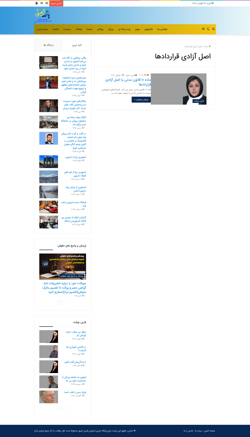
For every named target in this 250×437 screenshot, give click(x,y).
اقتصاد (56, 29)
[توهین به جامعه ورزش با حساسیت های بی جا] (48, 381)
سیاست (67, 29)
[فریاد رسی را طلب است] (48, 397)
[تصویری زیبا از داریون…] (48, 161)
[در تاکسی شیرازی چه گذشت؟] (48, 351)
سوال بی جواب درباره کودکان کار (76, 333)
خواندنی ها (162, 29)
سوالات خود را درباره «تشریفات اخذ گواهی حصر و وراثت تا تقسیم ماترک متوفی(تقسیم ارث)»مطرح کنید (64, 287)
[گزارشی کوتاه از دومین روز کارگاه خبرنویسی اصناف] (48, 222)
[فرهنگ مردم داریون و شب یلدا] (48, 207)
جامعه (89, 29)
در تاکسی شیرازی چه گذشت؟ (76, 348)
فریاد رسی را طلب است (75, 392)
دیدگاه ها (48, 45)
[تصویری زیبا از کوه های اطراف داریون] (48, 176)
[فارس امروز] (43, 15)
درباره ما (198, 431)
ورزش (110, 29)
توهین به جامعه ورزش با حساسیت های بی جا (74, 379)
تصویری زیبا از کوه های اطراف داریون (75, 174)
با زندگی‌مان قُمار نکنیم (75, 362)
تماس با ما (188, 431)
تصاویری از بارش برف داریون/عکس (75, 189)
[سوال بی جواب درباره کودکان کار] (48, 336)
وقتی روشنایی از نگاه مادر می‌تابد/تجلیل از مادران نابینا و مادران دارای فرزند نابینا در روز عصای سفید (74, 63)
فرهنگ (79, 29)
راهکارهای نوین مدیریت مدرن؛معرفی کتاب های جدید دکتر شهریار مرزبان (74, 104)
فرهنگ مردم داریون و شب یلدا (73, 204)
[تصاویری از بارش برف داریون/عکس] (48, 192)
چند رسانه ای (124, 29)
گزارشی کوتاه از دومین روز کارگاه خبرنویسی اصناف (73, 219)
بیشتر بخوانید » (141, 99)
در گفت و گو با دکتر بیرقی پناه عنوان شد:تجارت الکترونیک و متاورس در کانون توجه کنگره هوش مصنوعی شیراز (73, 141)
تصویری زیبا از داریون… (75, 157)
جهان (137, 29)
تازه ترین (77, 45)
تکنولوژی (149, 29)
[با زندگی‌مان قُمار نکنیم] (48, 366)
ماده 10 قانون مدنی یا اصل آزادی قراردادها (128, 82)
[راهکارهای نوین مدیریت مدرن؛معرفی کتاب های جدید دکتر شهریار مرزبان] (48, 105)
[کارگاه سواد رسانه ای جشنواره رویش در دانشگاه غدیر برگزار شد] (48, 122)
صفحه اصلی (42, 29)
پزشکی (100, 29)
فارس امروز (130, 75)
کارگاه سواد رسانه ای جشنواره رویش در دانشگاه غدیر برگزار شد (73, 120)
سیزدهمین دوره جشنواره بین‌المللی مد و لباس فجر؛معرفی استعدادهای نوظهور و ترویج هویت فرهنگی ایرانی (73, 85)
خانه (206, 46)
